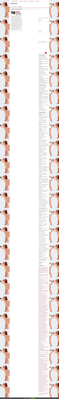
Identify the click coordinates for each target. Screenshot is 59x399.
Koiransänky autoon (41, 77)
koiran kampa (41, 301)
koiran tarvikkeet (46, 333)
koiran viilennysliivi (44, 336)
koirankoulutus (41, 304)
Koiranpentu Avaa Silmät (44, 314)
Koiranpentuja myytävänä (42, 88)
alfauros (45, 274)
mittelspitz (41, 355)
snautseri (42, 374)
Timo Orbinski (40, 116)
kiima (40, 292)
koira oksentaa (46, 337)
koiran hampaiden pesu (43, 298)
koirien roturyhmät (42, 340)
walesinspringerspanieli (46, 393)
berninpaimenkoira (40, 279)
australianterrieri (45, 277)
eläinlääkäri (46, 282)
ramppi (44, 367)
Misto (39, 200)
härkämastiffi (44, 286)
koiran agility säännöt (44, 295)
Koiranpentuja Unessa (40, 324)
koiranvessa (42, 336)
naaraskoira (45, 358)
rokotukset (43, 368)
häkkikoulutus (41, 286)
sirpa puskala (40, 244)
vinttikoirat (43, 393)
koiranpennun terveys (41, 311)
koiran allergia (44, 296)
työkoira (46, 389)
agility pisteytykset (42, 270)
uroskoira (41, 390)
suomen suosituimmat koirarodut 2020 (42, 383)
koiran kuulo (46, 304)
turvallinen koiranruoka (40, 389)
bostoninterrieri (45, 280)
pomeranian (46, 364)
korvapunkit (46, 342)
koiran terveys (44, 334)
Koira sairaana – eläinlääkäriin (42, 87)
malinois (47, 352)
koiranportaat (41, 330)
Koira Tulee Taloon (43, 339)
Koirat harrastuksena (41, 108)
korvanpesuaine (41, 342)
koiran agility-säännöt (41, 295)
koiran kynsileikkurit (42, 305)
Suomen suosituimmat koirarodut (43, 109)
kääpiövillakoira (47, 346)
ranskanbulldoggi (41, 368)
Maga (39, 140)
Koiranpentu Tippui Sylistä (42, 327)
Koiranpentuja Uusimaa (44, 324)
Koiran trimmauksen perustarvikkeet (43, 97)
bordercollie (41, 280)
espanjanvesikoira (43, 283)
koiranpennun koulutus (42, 310)
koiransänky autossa (41, 333)
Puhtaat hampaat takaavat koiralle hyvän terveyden (18, 14)
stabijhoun (47, 374)
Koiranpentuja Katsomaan (42, 317)
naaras (43, 358)
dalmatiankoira (40, 282)
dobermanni (43, 282)
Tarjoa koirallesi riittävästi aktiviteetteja (43, 82)
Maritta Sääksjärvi (41, 124)
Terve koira (40, 65)
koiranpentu (44, 312)
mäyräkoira (40, 358)
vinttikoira (41, 393)
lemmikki (41, 349)
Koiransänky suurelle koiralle (42, 73)
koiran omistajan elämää (42, 308)
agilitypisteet (40, 270)
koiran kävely (45, 305)
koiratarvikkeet (41, 339)
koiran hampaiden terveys (43, 299)
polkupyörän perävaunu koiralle (42, 364)
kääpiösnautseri (44, 346)
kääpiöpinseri (42, 346)
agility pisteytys (45, 270)
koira (44, 293)
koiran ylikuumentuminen (43, 337)
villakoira (40, 393)
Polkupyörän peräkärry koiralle (42, 56)
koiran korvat (42, 302)
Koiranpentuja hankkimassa (42, 89)
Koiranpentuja (13, 3)
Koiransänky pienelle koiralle (42, 72)
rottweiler (44, 368)
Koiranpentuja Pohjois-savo (42, 321)
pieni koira (40, 361)
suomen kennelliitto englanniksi (42, 376)
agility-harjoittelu (40, 267)
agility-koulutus (43, 267)
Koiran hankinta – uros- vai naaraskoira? (43, 96)
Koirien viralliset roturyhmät (42, 110)
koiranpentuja (42, 315)
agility (38, 267)
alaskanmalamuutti (41, 274)
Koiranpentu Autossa (40, 314)
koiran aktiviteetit (41, 296)
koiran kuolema (44, 304)
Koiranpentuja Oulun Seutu (41, 320)
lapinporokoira (41, 348)
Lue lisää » (20, 29)
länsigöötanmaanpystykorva (43, 352)
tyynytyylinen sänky (44, 389)
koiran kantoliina (43, 301)
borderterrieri (43, 280)
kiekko (39, 292)
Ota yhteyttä (42, 118)
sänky (46, 385)
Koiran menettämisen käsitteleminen (43, 68)
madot (45, 352)
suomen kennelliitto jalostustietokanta (43, 377)
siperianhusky (40, 374)
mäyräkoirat (42, 358)
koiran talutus (44, 333)
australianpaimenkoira (42, 277)
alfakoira (44, 274)
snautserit (44, 374)
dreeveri (44, 282)
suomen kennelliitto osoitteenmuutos (44, 380)
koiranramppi (45, 330)
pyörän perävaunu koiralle (42, 367)
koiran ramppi (43, 330)
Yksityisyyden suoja (44, 117)
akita (39, 274)
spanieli (45, 374)
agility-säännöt (46, 267)
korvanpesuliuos (43, 342)
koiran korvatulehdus (44, 302)
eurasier (45, 283)
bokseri (39, 280)
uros (39, 390)
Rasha (39, 250)
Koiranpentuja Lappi (41, 318)
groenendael (47, 283)
